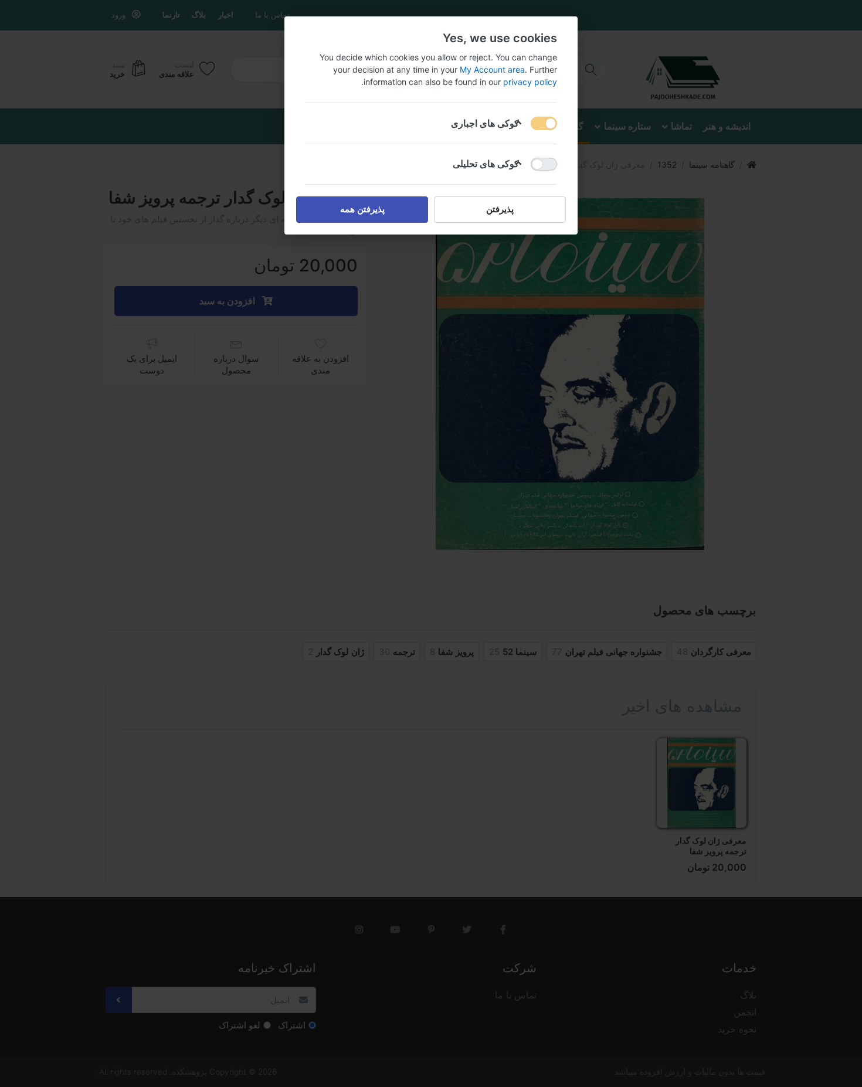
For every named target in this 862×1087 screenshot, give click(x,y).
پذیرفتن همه (362, 209)
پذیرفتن (500, 209)
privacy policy (530, 82)
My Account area (492, 69)
